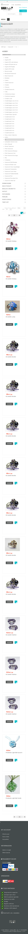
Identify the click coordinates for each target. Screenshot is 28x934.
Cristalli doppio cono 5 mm (11, 107)
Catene (6, 80)
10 (6, 209)
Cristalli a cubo (8, 98)
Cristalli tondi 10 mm (10, 116)
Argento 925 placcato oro (11, 64)
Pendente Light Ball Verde (13, 798)
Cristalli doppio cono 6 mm (11, 110)
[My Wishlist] (3, 1)
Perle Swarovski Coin (10, 153)
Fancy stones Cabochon (11, 135)
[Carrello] (14, 1)
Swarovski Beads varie (10, 164)
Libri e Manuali (8, 144)
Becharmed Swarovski (10, 73)
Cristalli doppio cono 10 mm (11, 100)
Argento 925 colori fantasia (11, 62)
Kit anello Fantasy (11, 241)
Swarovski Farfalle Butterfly (11, 173)
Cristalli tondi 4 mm (9, 126)
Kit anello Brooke (11, 357)
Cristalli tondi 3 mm (9, 123)
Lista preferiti (5, 839)
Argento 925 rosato (9, 69)
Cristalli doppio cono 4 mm (11, 105)
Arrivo (19, 208)
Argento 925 (8, 59)
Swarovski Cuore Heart (10, 171)
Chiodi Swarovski (9, 82)
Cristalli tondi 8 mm (9, 132)
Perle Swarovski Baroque (11, 151)
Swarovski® (10, 46)
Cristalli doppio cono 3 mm (11, 103)
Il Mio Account (5, 834)
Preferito (16, 248)
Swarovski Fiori (8, 176)
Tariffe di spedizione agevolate (11, 897)
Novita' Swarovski (9, 146)
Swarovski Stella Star (10, 180)
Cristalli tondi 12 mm (10, 119)
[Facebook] (7, 1)
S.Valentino (7, 160)
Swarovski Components (11, 169)
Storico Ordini (5, 836)
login (20, 7)
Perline (5, 196)
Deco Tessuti (6, 186)
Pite (6, 157)
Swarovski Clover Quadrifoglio (12, 167)
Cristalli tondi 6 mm (9, 130)
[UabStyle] (7, 8)
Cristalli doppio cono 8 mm (11, 112)
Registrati (24, 7)
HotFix (6, 137)
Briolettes (7, 78)
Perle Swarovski (9, 148)
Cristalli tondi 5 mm (9, 128)
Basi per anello (8, 71)
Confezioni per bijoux (10, 94)
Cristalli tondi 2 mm (9, 121)
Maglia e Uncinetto (8, 188)
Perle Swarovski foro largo (11, 155)
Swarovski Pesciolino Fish (11, 178)
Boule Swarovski (9, 75)
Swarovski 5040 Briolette (11, 162)
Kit (5, 139)
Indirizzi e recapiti (6, 850)
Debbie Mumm (6, 183)
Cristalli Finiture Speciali (10, 114)
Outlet (4, 191)
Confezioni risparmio (10, 96)
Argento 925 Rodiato (10, 66)
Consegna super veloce (9, 894)
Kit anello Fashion (11, 635)
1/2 (14, 215)
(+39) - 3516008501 (16, 4)
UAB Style (3, 46)
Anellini (6, 57)
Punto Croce (6, 199)
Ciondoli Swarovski (9, 89)
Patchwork (6, 194)
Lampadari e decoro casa (11, 141)
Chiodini (7, 85)
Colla (6, 91)
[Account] (11, 1)
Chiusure (7, 87)
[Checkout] (18, 1)
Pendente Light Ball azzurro (14, 752)
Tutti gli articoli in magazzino (10, 892)
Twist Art (5, 202)
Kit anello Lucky (10, 317)
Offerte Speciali (6, 852)
